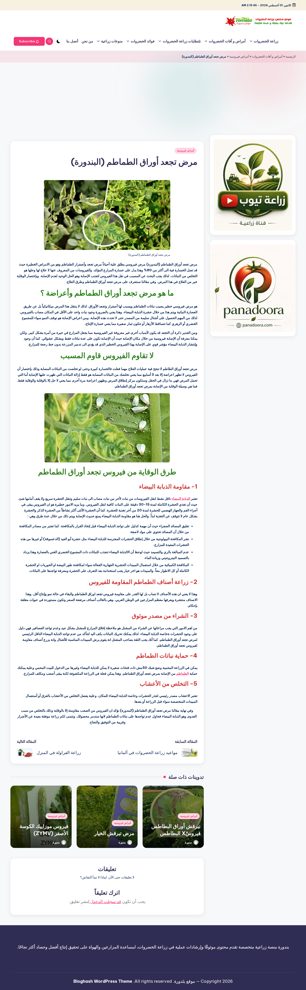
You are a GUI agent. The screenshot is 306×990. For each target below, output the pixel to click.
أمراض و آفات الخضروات (267, 56)
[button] (29, 41)
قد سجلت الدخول (105, 901)
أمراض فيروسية (239, 56)
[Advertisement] (153, 93)
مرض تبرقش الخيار (114, 833)
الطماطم (182, 673)
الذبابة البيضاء (181, 498)
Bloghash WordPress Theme (102, 981)
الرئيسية (291, 56)
